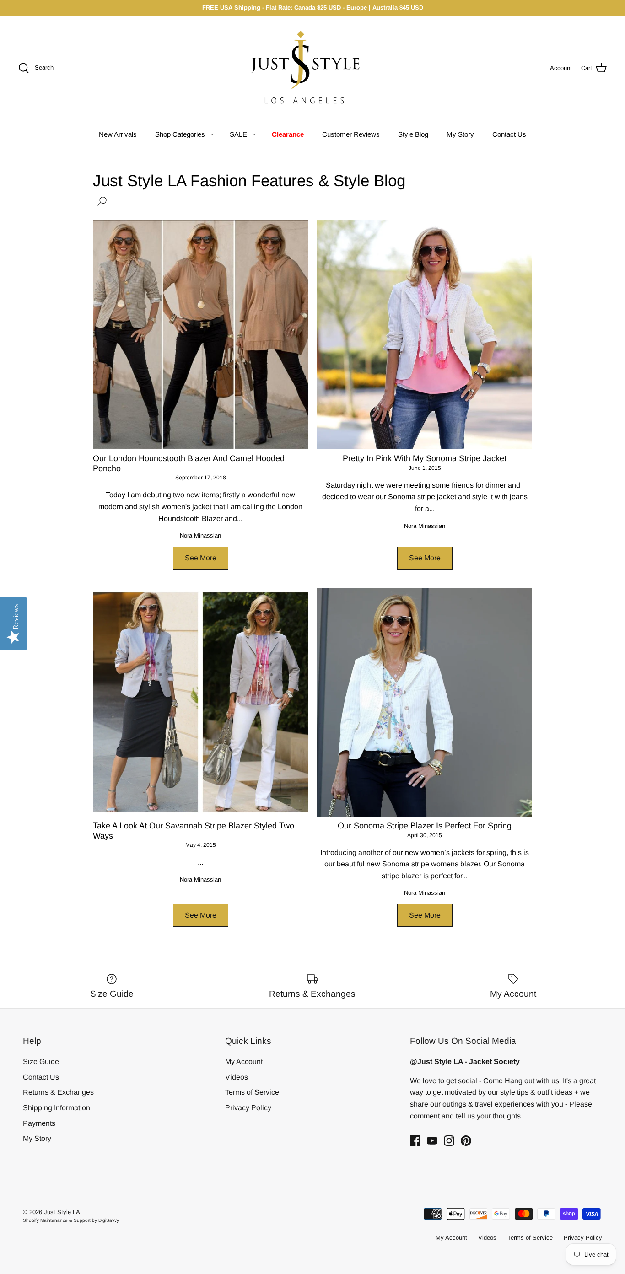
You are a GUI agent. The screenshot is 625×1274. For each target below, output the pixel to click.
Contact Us (509, 134)
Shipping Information (56, 1108)
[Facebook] (415, 1140)
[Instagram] (449, 1140)
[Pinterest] (466, 1140)
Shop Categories (180, 134)
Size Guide (41, 1061)
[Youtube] (432, 1140)
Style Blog (413, 134)
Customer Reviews (351, 134)
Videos (236, 1077)
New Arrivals (118, 134)
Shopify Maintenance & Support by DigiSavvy (71, 1220)
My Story (460, 134)
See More (200, 558)
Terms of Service (252, 1092)
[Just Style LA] (312, 68)
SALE (238, 134)
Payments (39, 1123)
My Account (244, 1061)
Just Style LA (62, 1212)
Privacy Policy (248, 1108)
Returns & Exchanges (58, 1092)
